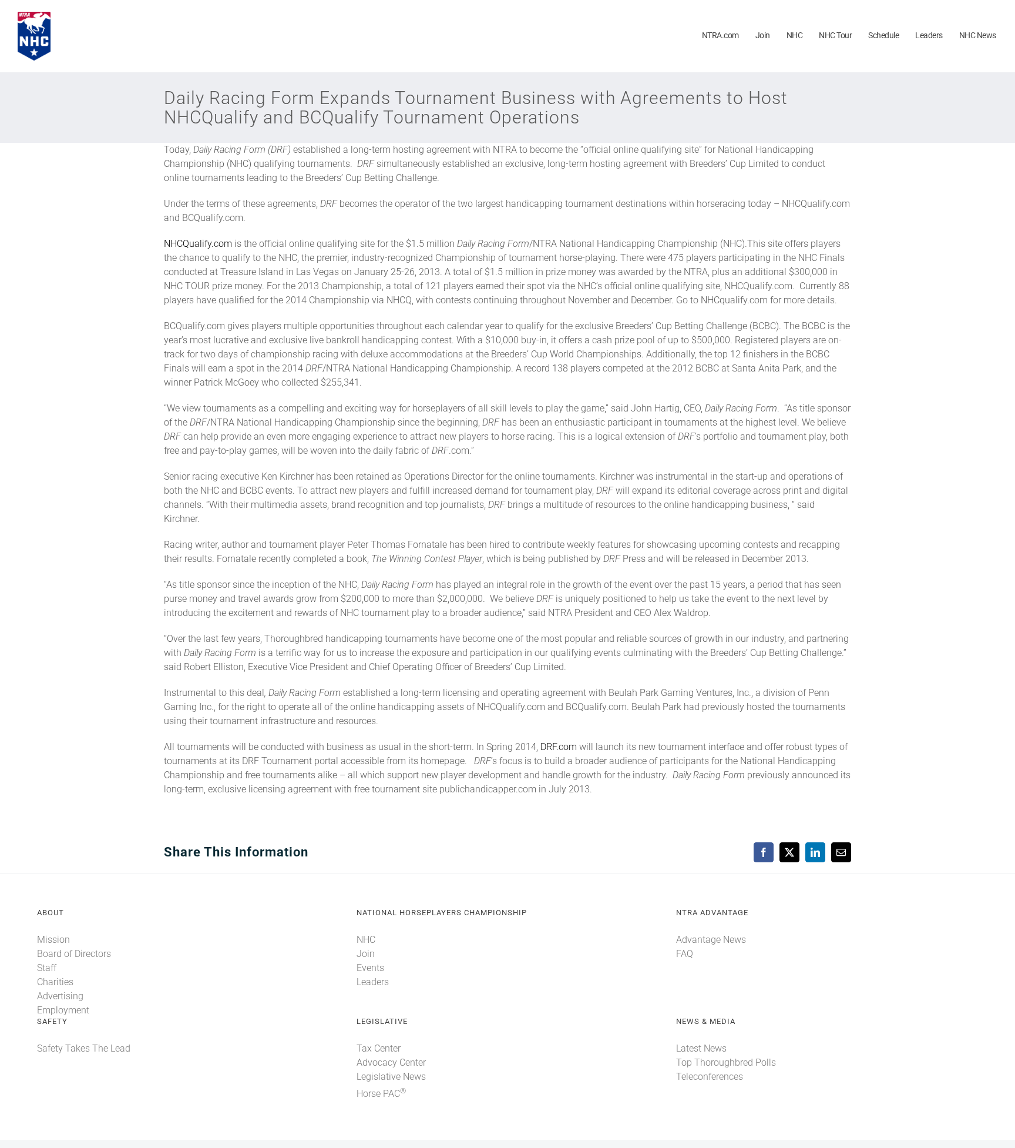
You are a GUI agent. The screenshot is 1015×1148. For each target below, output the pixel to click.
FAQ (684, 953)
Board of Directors (74, 953)
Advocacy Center (391, 1062)
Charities (55, 982)
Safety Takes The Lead (83, 1048)
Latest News (701, 1048)
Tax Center (379, 1048)
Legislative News (391, 1076)
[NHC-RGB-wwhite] (34, 16)
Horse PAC (381, 1093)
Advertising (60, 996)
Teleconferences (709, 1076)
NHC (366, 939)
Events (370, 967)
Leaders (373, 982)
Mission (53, 939)
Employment (63, 1010)
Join (366, 953)
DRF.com (558, 746)
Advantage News (711, 939)
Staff (46, 967)
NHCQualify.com (198, 243)
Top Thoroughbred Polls (726, 1062)
